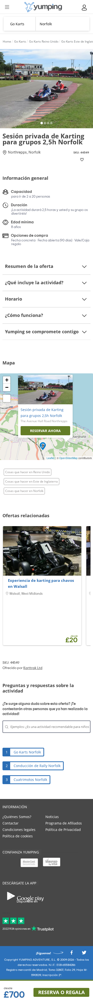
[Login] (84, 7)
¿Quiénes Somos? (16, 816)
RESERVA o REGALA (61, 992)
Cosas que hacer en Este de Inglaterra (31, 481)
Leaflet (51, 458)
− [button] (6, 387)
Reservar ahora (45, 430)
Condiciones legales (18, 829)
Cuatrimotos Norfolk (30, 779)
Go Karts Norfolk (27, 752)
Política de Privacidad (63, 829)
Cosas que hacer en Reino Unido (27, 472)
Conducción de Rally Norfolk (37, 765)
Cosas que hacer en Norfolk (24, 491)
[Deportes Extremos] (43, 7)
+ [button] (6, 380)
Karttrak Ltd (32, 668)
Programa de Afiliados (63, 823)
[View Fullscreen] (6, 398)
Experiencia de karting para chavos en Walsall (41, 583)
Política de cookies (17, 836)
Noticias (52, 816)
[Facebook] (71, 954)
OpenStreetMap (68, 458)
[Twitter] (84, 954)
